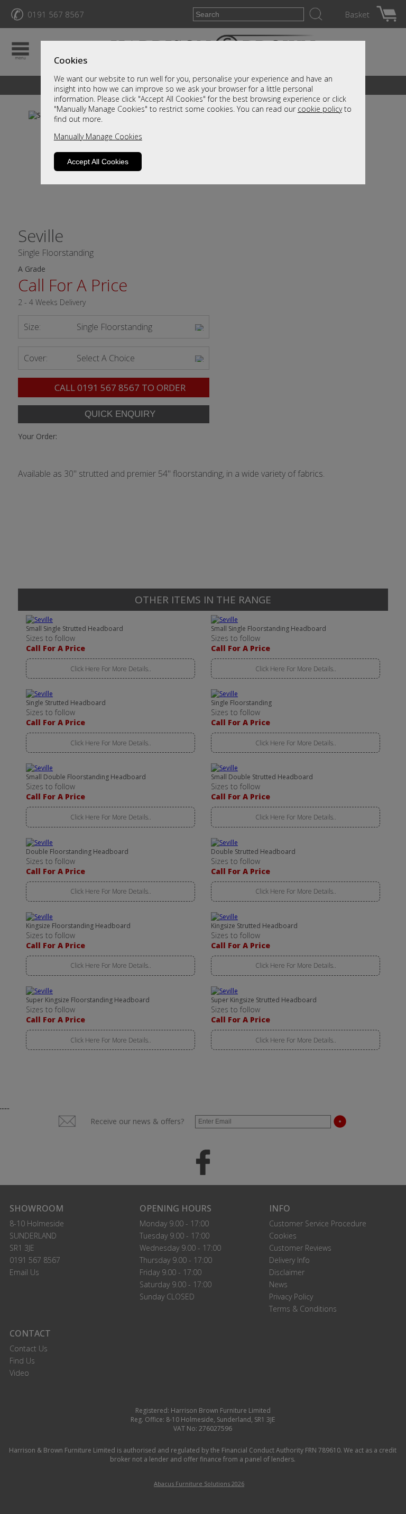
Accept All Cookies (97, 161)
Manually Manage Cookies (98, 136)
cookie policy (320, 109)
